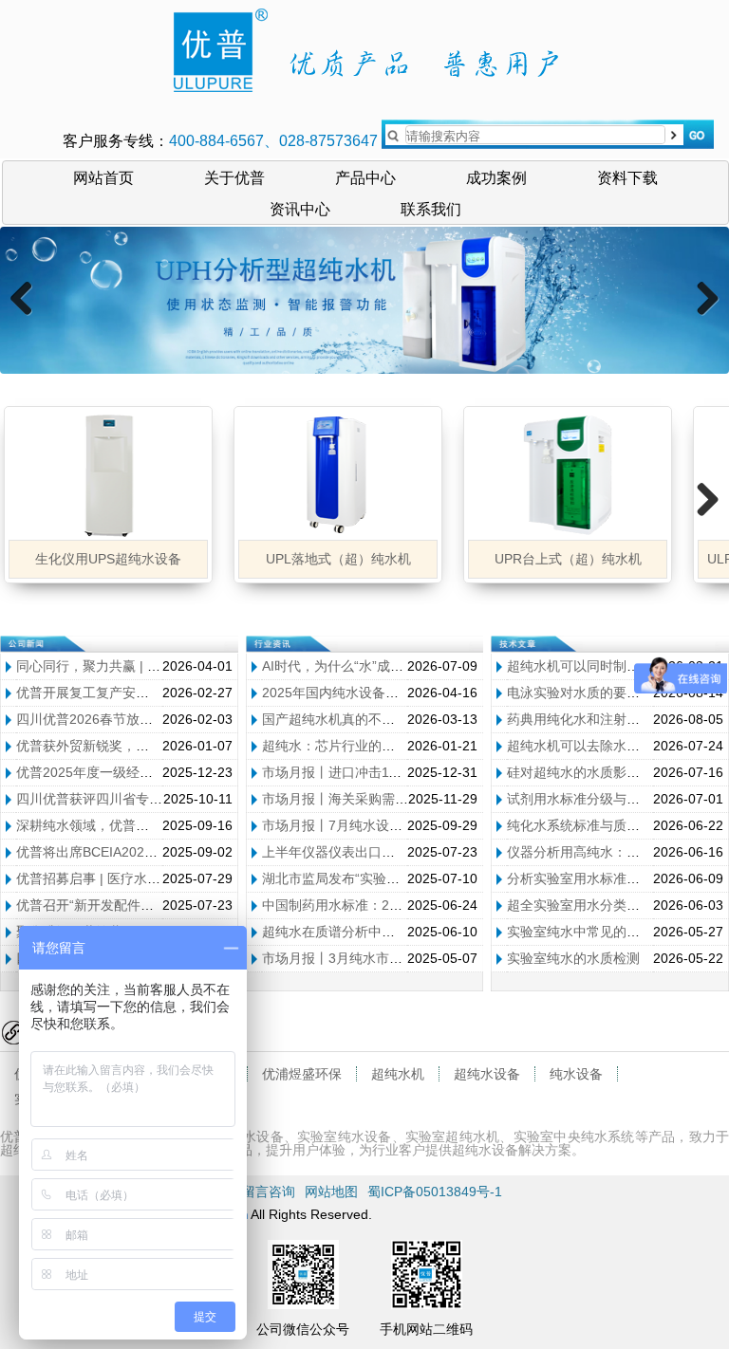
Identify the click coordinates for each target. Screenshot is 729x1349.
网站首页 (103, 177)
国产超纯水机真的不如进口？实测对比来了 (388, 719)
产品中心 (365, 177)
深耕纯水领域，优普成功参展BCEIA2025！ (143, 825)
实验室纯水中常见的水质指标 (593, 931)
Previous (28, 318)
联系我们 (431, 208)
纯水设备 (576, 1073)
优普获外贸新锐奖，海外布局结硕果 (122, 745)
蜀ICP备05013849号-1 (434, 1191)
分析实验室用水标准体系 (580, 878)
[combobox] (535, 134)
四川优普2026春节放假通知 (97, 719)
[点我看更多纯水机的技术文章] (518, 645)
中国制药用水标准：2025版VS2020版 (374, 905)
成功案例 (496, 177)
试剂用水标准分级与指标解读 (593, 798)
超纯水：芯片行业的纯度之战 (348, 745)
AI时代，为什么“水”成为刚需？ (352, 666)
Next (706, 318)
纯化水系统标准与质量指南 (586, 825)
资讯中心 (300, 208)
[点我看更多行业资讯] (273, 645)
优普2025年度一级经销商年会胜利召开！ (137, 772)
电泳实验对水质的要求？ (580, 692)
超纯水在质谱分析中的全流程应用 (361, 931)
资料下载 (627, 177)
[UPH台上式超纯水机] (364, 300)
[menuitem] (103, 177)
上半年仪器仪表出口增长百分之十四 (368, 851)
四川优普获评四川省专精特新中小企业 (129, 798)
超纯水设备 (487, 1073)
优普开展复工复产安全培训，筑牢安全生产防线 (155, 692)
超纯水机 (397, 1073)
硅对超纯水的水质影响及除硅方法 (606, 772)
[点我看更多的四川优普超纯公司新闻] (27, 645)
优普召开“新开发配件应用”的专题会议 (127, 905)
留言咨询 (268, 1191)
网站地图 (331, 1191)
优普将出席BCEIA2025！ (90, 851)
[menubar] (365, 192)
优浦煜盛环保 (302, 1073)
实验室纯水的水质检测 (573, 958)
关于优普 (234, 177)
